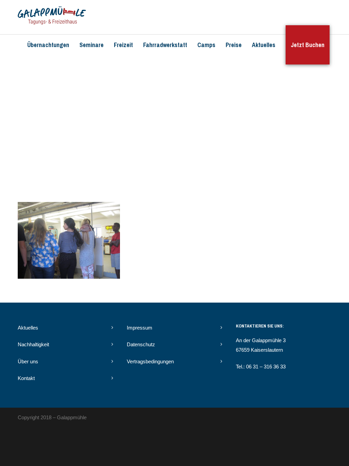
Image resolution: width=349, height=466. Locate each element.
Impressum (139, 328)
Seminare (91, 45)
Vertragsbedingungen (150, 361)
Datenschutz (141, 344)
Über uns (28, 361)
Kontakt (26, 378)
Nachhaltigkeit (33, 344)
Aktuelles (263, 45)
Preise (234, 45)
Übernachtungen (48, 45)
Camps (206, 45)
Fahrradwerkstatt (165, 45)
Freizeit (123, 45)
